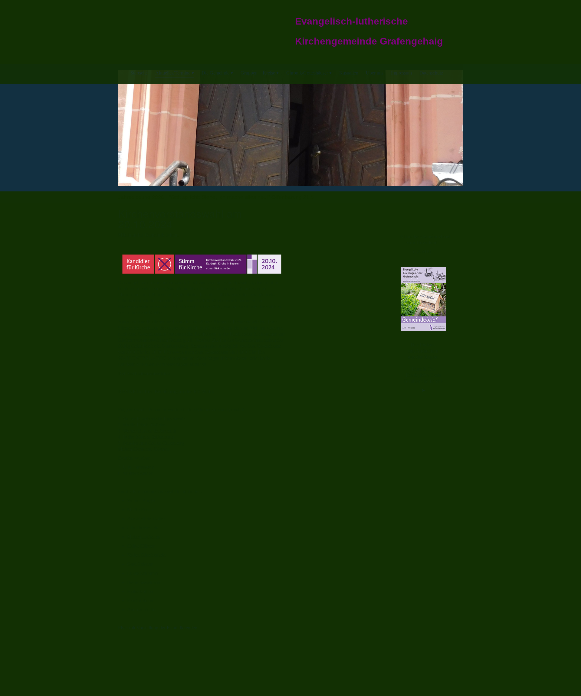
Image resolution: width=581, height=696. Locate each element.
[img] (158, 27)
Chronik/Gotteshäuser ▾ (309, 72)
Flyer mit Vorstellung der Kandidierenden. (158, 627)
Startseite (139, 72)
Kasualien (348, 72)
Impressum (401, 72)
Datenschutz (431, 72)
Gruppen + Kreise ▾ (260, 72)
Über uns (374, 72)
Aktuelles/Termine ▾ (174, 72)
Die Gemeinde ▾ (217, 72)
